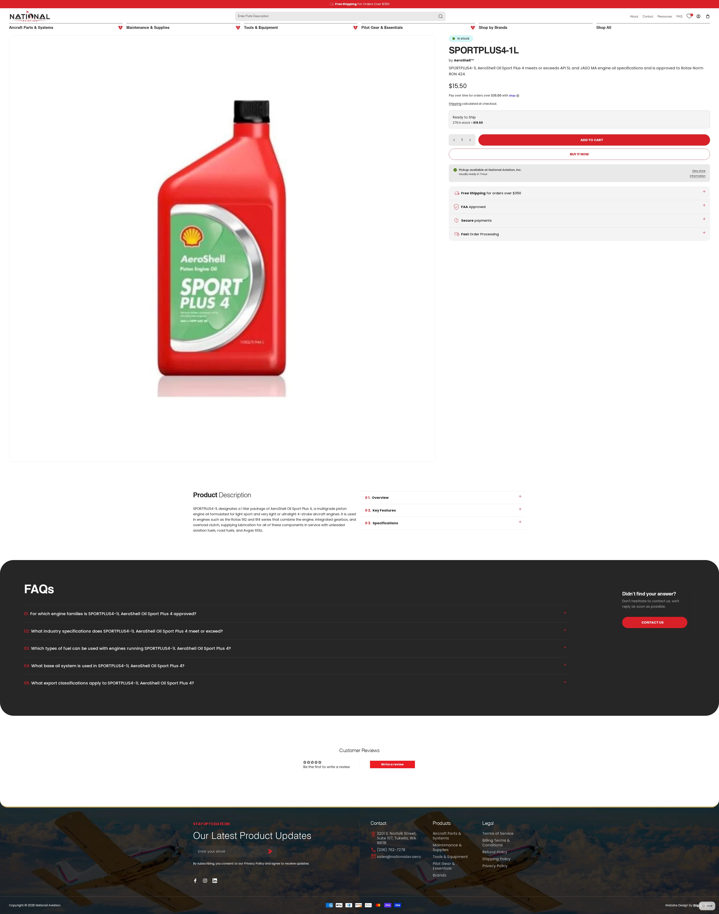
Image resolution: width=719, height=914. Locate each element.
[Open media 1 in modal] (222, 248)
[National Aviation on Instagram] (205, 880)
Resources (665, 16)
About (634, 16)
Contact (648, 16)
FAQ (679, 16)
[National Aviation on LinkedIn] (215, 880)
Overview (377, 497)
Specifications (381, 523)
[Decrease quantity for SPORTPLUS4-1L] (453, 140)
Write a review (392, 764)
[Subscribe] (270, 851)
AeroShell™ (464, 60)
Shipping (455, 104)
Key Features (380, 510)
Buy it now (579, 154)
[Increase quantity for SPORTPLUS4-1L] (471, 140)
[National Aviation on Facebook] (195, 880)
